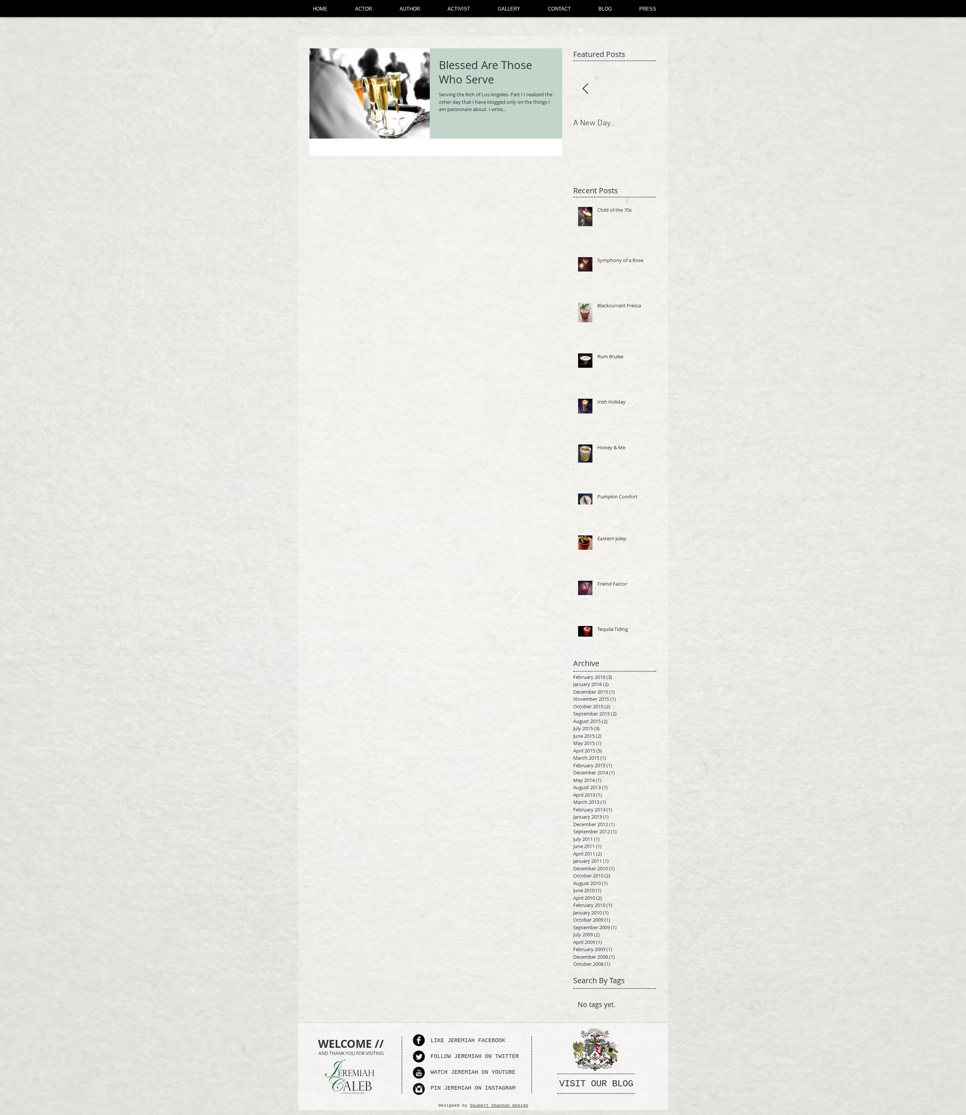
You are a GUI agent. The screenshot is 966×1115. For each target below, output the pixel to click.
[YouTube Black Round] (419, 1073)
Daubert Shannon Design (499, 1105)
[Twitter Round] (419, 1056)
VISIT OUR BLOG (596, 1084)
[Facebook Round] (419, 1040)
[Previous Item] (585, 89)
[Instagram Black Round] (419, 1089)
